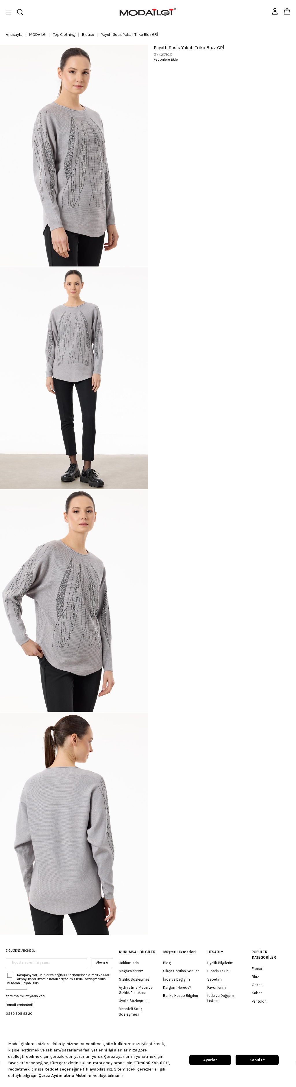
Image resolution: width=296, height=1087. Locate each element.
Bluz (255, 977)
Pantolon (259, 1001)
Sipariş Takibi (218, 971)
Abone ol (102, 962)
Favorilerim (216, 987)
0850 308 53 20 (19, 1014)
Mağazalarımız (131, 971)
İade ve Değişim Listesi (220, 998)
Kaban (257, 993)
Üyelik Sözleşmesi (134, 1001)
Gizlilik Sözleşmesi (135, 979)
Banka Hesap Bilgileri (180, 995)
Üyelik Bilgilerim (220, 963)
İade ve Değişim (176, 979)
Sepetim (214, 979)
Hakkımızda (129, 963)
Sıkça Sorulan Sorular (181, 971)
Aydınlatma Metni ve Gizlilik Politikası (136, 990)
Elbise (257, 968)
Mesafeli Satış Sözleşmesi (131, 1011)
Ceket (257, 985)
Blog (167, 963)
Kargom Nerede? (177, 987)
